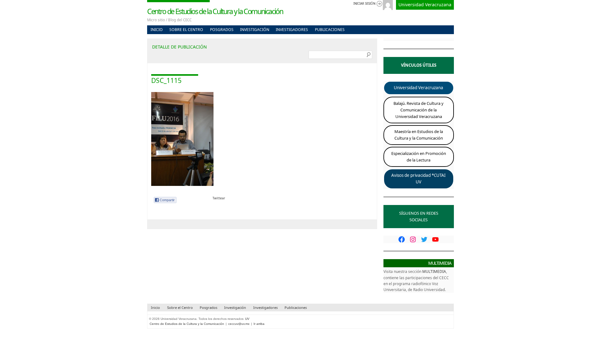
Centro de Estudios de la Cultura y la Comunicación (215, 11)
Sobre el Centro (186, 29)
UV (247, 318)
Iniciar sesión (364, 4)
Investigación (254, 29)
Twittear (219, 198)
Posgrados (222, 29)
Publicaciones (330, 29)
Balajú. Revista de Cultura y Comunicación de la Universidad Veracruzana (418, 109)
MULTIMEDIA (434, 271)
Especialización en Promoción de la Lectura (418, 157)
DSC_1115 (166, 80)
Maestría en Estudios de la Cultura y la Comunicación (418, 135)
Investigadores (292, 29)
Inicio (157, 29)
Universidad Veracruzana (424, 5)
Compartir (167, 200)
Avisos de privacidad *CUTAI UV (418, 178)
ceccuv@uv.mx (238, 323)
